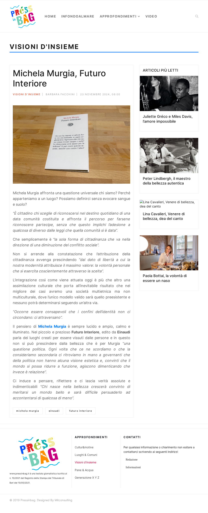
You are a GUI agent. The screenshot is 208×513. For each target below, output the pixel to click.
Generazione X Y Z (87, 477)
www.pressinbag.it (19, 473)
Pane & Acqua (84, 470)
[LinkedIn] (129, 101)
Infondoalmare (77, 16)
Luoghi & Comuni (86, 454)
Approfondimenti (118, 16)
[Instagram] (196, 501)
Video (151, 16)
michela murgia (27, 410)
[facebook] (174, 501)
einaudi (54, 410)
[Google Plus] (123, 101)
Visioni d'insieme (26, 94)
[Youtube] (189, 501)
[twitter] (182, 501)
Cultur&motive (84, 447)
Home (50, 16)
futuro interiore (80, 410)
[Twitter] (118, 101)
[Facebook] (112, 101)
